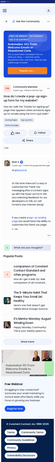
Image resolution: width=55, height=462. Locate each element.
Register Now (15, 408)
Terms (11, 432)
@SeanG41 (21, 170)
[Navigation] (4, 10)
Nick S (15, 162)
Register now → (27, 71)
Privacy (11, 447)
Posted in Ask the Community (34, 90)
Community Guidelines (20, 440)
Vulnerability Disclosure (21, 455)
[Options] (48, 21)
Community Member (25, 87)
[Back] (7, 21)
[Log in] (48, 11)
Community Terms (32, 432)
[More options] (49, 162)
